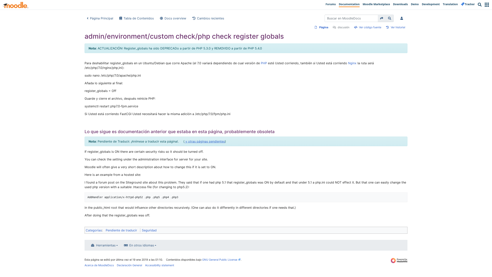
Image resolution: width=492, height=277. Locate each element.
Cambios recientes (210, 18)
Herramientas (106, 245)
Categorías (94, 230)
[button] (486, 4)
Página (323, 27)
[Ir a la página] (382, 18)
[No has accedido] (402, 18)
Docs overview (175, 18)
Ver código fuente (370, 27)
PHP (264, 63)
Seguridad (149, 230)
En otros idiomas (141, 245)
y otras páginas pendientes (204, 141)
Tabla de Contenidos (139, 18)
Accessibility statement (159, 265)
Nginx (352, 63)
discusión (343, 27)
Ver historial (398, 27)
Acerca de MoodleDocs (99, 265)
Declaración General (129, 265)
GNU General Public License (219, 259)
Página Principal (101, 18)
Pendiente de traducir (121, 230)
